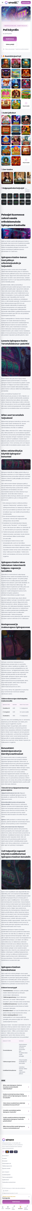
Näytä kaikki (26, 104)
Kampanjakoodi (6, 1163)
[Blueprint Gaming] (22, 202)
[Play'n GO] (16, 196)
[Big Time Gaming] (10, 202)
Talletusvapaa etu (7, 1166)
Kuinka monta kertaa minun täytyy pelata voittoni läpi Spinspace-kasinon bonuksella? (15, 1096)
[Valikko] (2, 2)
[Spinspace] (10, 2)
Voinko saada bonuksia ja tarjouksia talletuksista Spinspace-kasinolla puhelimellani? (14, 1119)
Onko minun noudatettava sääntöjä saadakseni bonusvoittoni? (14, 1104)
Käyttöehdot (5, 1180)
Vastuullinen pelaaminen (9, 1182)
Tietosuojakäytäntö (7, 1177)
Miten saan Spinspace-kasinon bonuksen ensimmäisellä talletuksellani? (12, 1087)
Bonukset (4, 1161)
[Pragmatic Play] (4, 196)
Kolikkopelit (7, 1208)
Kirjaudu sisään (16, 2)
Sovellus (4, 1158)
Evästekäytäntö (6, 1175)
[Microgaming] (22, 196)
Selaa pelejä (10, 44)
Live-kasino (13, 1208)
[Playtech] (28, 196)
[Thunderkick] (28, 202)
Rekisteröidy (26, 2)
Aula (3, 1208)
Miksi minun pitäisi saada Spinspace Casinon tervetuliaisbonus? (14, 1127)
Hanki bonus (10, 39)
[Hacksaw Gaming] (16, 202)
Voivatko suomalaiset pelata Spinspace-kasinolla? (12, 1111)
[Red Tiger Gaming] (4, 202)
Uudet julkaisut (26, 1208)
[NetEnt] (10, 196)
